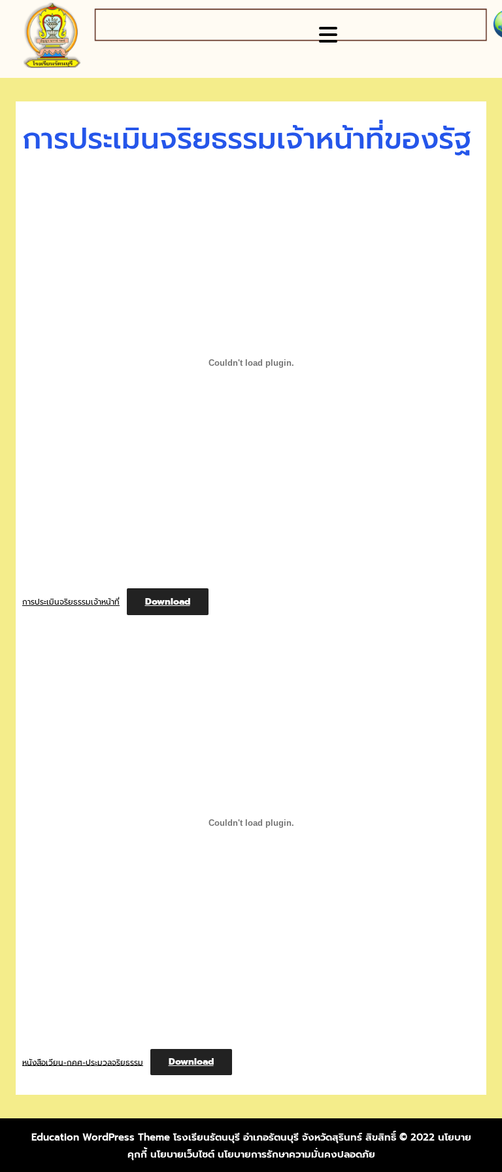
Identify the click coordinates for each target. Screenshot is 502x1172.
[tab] (330, 34)
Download (167, 602)
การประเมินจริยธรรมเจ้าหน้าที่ (71, 602)
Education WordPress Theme (100, 1137)
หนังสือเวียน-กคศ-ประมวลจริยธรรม (82, 1062)
